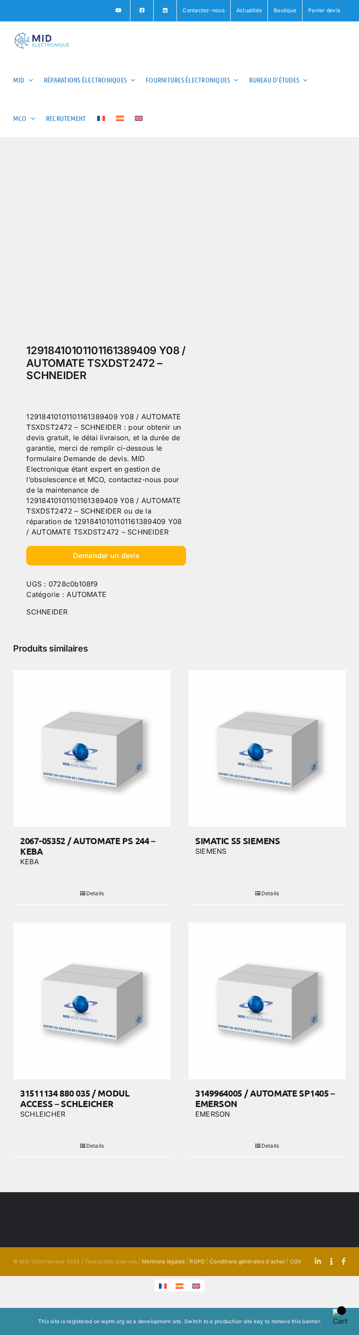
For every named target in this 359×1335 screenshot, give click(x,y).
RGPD (197, 1261)
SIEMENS (211, 851)
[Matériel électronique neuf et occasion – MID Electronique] (93, 243)
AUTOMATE (86, 594)
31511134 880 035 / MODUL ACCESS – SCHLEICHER (75, 1098)
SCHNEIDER (46, 611)
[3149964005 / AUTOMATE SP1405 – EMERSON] (267, 1001)
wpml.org (112, 1321)
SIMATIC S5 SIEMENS (237, 840)
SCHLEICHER (42, 1114)
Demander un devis (106, 555)
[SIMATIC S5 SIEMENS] (267, 748)
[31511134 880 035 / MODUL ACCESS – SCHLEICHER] (92, 1001)
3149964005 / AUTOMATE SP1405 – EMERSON (265, 1098)
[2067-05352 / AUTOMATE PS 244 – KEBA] (92, 748)
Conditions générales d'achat (247, 1261)
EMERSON (212, 1114)
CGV (296, 1261)
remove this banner (295, 1321)
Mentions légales (163, 1261)
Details (95, 893)
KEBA (29, 861)
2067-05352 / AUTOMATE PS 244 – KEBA (87, 846)
